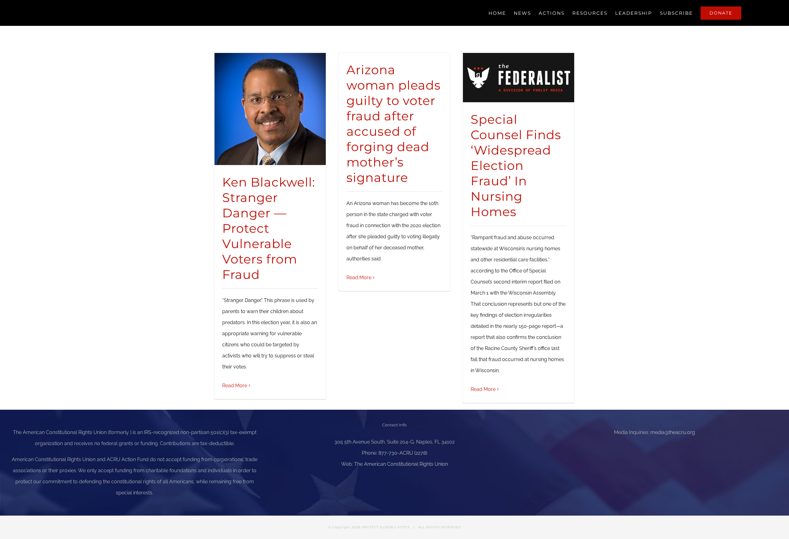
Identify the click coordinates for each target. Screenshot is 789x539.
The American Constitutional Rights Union (401, 464)
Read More (234, 385)
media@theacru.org (672, 432)
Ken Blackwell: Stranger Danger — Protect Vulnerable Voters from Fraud (268, 228)
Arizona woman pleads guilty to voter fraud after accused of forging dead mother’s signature (393, 123)
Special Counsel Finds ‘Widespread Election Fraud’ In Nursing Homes (516, 165)
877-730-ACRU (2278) (402, 453)
